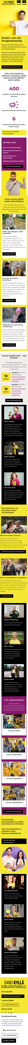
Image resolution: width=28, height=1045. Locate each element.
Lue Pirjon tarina (6, 596)
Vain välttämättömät (9, 1035)
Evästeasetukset (10, 1030)
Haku (19, 4)
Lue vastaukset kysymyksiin (13, 166)
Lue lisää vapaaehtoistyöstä (13, 811)
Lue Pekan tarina (9, 254)
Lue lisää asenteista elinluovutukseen (9, 841)
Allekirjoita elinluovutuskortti (12, 67)
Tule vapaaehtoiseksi (11, 1005)
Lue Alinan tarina (9, 345)
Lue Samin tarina (9, 300)
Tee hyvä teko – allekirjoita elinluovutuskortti (11, 132)
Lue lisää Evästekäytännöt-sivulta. (11, 1025)
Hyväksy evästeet (8, 1040)
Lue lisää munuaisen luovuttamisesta (13, 551)
